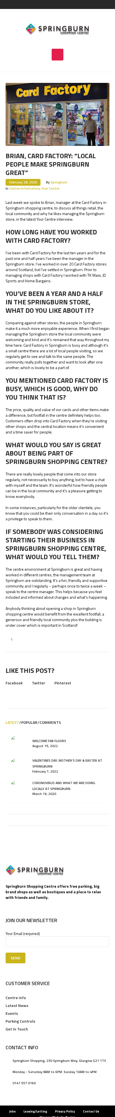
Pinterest (62, 683)
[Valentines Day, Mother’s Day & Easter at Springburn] (18, 765)
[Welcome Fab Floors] (18, 743)
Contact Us (91, 1111)
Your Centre (50, 188)
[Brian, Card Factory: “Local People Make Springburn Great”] (57, 114)
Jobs (12, 1111)
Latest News (17, 1005)
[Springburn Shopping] (57, 29)
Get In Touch (17, 1029)
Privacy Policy (65, 1111)
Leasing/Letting (35, 1111)
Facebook (14, 683)
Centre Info (16, 998)
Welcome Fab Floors (49, 740)
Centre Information (24, 188)
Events (12, 1013)
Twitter (38, 683)
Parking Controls (20, 1021)
